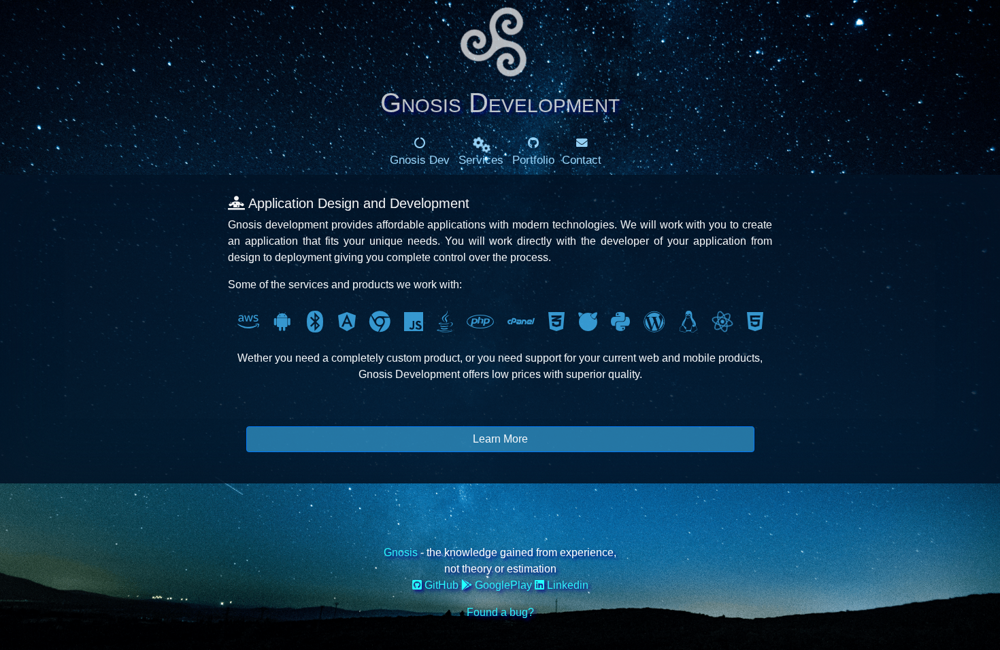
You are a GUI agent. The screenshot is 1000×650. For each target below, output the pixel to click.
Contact (581, 160)
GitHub (441, 585)
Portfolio (533, 160)
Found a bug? (500, 612)
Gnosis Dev (420, 160)
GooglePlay (503, 585)
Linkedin (566, 585)
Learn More (500, 439)
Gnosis (402, 552)
